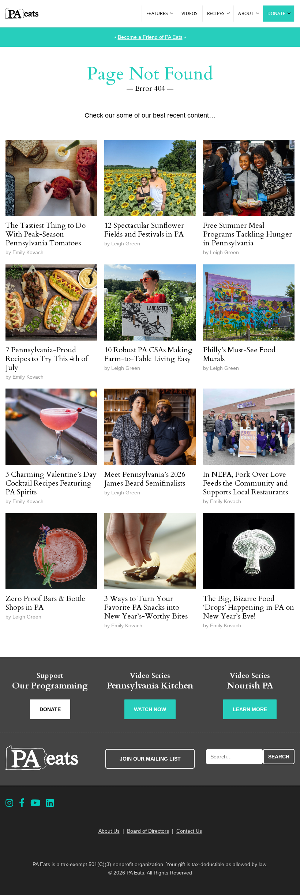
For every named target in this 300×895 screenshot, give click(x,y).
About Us (109, 831)
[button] (172, 13)
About (246, 13)
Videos (189, 13)
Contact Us (189, 831)
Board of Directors (148, 831)
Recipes (216, 13)
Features (157, 13)
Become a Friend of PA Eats (150, 37)
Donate (276, 13)
